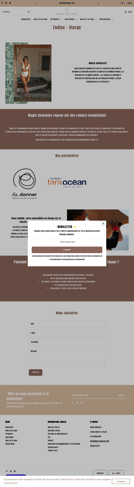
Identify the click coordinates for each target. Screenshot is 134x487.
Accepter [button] (121, 481)
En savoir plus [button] (10, 483)
